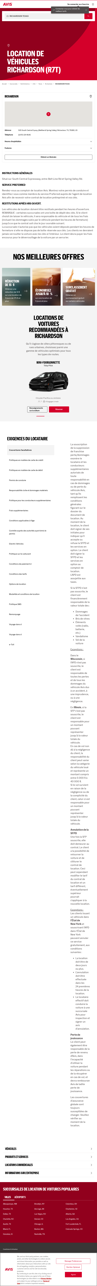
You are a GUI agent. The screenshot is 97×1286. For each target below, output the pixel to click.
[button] (48, 114)
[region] (48, 1269)
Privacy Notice (46, 1278)
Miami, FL (7, 1229)
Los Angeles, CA (72, 1219)
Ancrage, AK (39, 1209)
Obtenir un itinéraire (48, 157)
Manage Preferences (73, 1261)
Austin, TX (7, 1224)
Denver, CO (38, 1219)
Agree (73, 1275)
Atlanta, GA (70, 1214)
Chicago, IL (38, 1224)
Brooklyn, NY (39, 1204)
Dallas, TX (7, 1214)
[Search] (88, 16)
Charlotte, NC (8, 1219)
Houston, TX (8, 1209)
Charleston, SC (71, 1209)
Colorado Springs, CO (74, 1229)
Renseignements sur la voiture (36, 409)
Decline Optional (73, 1267)
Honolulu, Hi (8, 1234)
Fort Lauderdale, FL (73, 1224)
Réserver (59, 409)
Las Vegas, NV (40, 1214)
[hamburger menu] (93, 4)
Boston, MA (38, 1229)
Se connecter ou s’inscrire (78, 4)
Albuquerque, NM (10, 1204)
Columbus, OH (71, 1204)
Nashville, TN (39, 1234)
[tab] (8, 1197)
